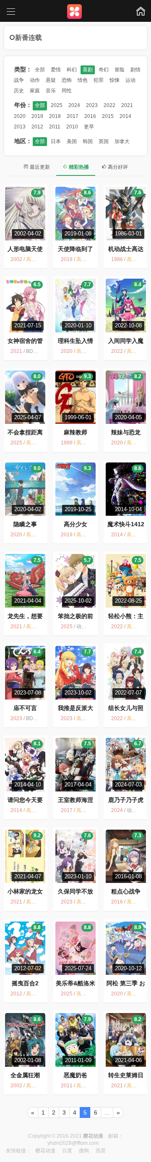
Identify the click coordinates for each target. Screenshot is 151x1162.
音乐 (51, 91)
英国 (104, 141)
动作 (35, 80)
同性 (67, 91)
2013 (20, 127)
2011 (54, 127)
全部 (40, 70)
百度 (67, 1151)
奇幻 (104, 70)
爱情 (56, 70)
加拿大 (122, 141)
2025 (56, 105)
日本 (56, 141)
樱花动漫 (45, 1151)
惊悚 (114, 80)
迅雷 (101, 1151)
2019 (37, 116)
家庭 (35, 91)
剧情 (135, 70)
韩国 (88, 141)
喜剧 (88, 70)
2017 (72, 116)
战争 (19, 80)
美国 (72, 141)
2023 (92, 105)
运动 (130, 80)
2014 (125, 116)
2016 (90, 116)
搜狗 (84, 1151)
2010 (72, 127)
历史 (19, 91)
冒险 (120, 70)
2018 (55, 116)
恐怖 (67, 80)
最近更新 (39, 167)
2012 (37, 127)
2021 (127, 105)
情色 (83, 80)
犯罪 (99, 80)
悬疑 (51, 80)
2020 (20, 116)
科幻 (72, 70)
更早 (89, 127)
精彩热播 (78, 167)
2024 (74, 105)
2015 (108, 116)
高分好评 (117, 167)
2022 (109, 105)
